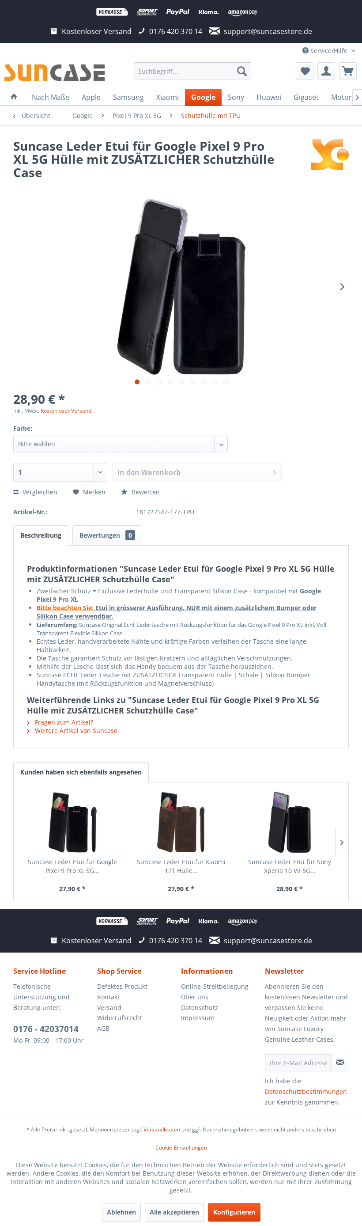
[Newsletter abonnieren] (340, 1062)
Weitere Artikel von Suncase (75, 730)
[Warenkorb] (348, 71)
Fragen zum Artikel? (63, 722)
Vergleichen (39, 492)
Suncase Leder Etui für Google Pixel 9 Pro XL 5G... (72, 866)
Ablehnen (121, 1212)
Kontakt (108, 997)
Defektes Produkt (122, 986)
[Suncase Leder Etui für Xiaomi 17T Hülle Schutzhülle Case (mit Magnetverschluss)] (181, 822)
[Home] (14, 97)
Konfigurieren (234, 1212)
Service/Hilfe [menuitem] (329, 50)
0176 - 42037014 (46, 1029)
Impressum (198, 1017)
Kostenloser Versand (66, 410)
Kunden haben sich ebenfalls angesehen (81, 772)
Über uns (194, 997)
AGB (103, 1028)
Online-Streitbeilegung (215, 986)
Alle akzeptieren (174, 1212)
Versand (109, 1007)
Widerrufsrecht (119, 1017)
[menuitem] (193, 71)
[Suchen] (242, 71)
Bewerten (145, 492)
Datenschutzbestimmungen (306, 1091)
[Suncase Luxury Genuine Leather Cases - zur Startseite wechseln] (54, 73)
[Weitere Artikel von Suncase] (330, 154)
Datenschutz (199, 1007)
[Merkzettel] (304, 71)
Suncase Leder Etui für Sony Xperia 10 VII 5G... (289, 866)
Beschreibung (40, 535)
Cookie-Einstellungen (181, 1147)
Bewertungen (105, 535)
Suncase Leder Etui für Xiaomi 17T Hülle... (181, 866)
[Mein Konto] (326, 71)
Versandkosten (161, 1129)
